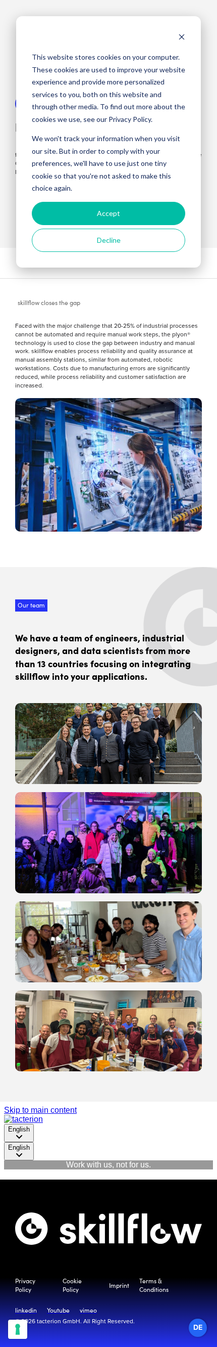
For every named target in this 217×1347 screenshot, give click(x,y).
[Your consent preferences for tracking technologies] (17, 1329)
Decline (109, 240)
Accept (108, 213)
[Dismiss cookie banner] (181, 38)
